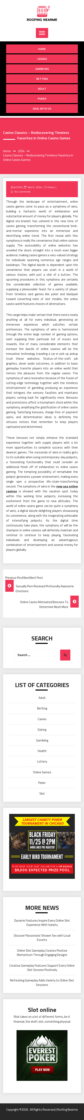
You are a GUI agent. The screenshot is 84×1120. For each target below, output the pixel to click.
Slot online (42, 1009)
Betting (42, 78)
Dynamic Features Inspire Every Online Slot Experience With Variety (42, 922)
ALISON (17, 187)
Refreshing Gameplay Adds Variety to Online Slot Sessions (42, 982)
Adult (42, 88)
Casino (42, 59)
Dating (42, 729)
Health (42, 751)
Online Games (42, 772)
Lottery (42, 761)
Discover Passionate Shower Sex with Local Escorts (42, 937)
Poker (42, 98)
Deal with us (42, 108)
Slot (42, 793)
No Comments (22, 192)
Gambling (42, 69)
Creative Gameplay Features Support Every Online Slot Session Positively (42, 967)
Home (42, 49)
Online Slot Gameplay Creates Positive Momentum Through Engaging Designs (42, 952)
